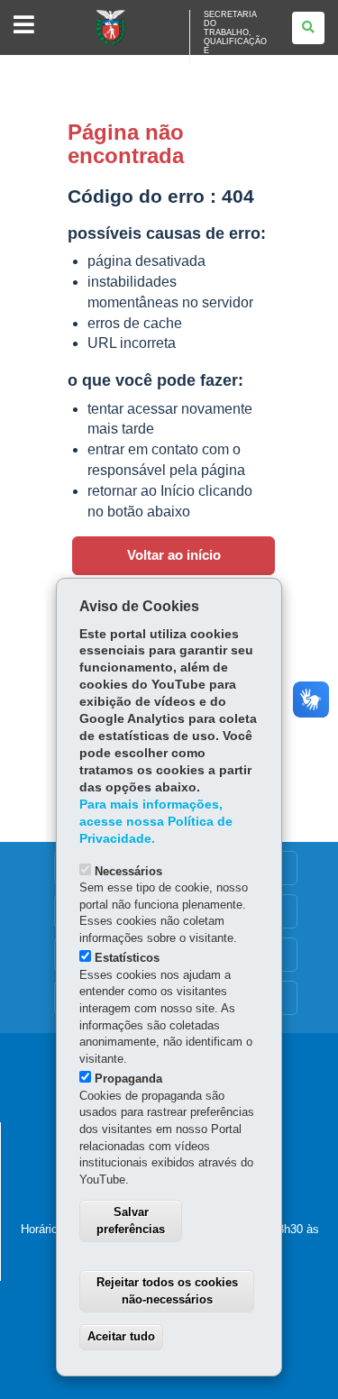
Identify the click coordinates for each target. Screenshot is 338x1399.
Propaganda (128, 1078)
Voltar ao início (174, 555)
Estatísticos (127, 958)
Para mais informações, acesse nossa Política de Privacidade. (156, 822)
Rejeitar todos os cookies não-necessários (167, 1291)
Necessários (128, 871)
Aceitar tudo (121, 1336)
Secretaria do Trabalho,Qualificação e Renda (235, 37)
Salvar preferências (130, 1220)
